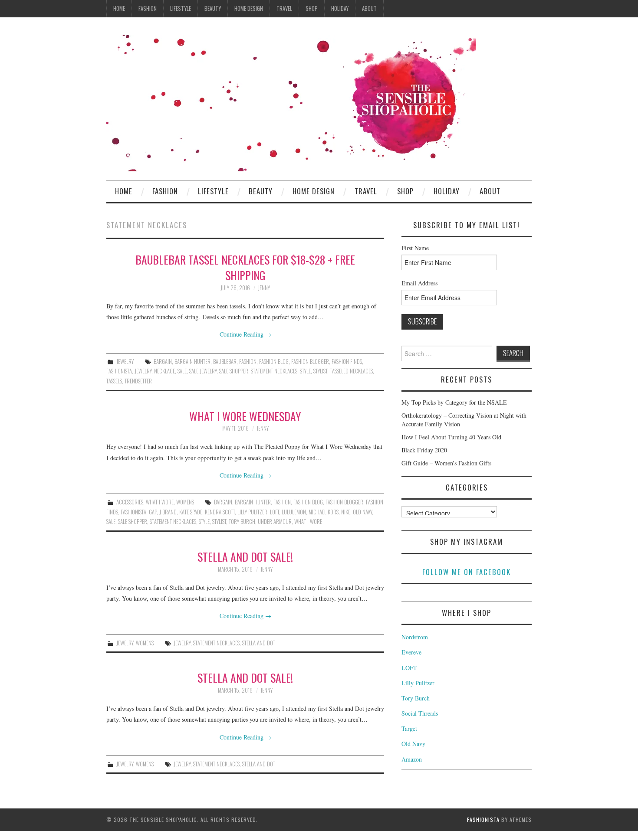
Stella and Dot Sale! (245, 556)
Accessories (129, 502)
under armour (275, 521)
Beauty (212, 8)
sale (182, 371)
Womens (185, 502)
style (305, 371)
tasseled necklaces (351, 371)
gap (153, 512)
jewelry (143, 371)
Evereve (411, 652)
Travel (284, 8)
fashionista (119, 371)
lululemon (294, 512)
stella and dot (258, 643)
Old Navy (413, 743)
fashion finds (347, 361)
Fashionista (483, 819)
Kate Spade (190, 512)
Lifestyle (180, 8)
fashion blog (274, 361)
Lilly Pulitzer (252, 512)
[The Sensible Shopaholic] (291, 102)
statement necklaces (274, 371)
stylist (320, 371)
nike (345, 512)
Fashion (147, 8)
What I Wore (160, 502)
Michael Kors (324, 512)
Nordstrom (414, 637)
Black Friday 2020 (424, 450)
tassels (114, 381)
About (369, 8)
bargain (163, 361)
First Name (415, 248)
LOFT (409, 668)
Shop (312, 8)
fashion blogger (310, 361)
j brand (168, 512)
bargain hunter (192, 361)
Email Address (419, 283)
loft (274, 512)
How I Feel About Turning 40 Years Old (451, 437)
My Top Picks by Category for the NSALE (454, 402)
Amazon (411, 759)
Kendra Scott (220, 512)
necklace (164, 371)
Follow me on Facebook (466, 571)
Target (409, 728)
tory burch (242, 521)
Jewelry (125, 361)
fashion (248, 361)
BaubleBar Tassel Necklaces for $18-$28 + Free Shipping (245, 267)
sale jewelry (203, 371)
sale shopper (233, 371)
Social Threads (419, 713)
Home (119, 8)
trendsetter (138, 381)
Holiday (340, 8)
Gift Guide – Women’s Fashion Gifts (446, 463)
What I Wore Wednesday (245, 416)
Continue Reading (245, 334)
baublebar (225, 361)
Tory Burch (415, 698)
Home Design (248, 8)
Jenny (264, 288)
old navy (362, 512)
